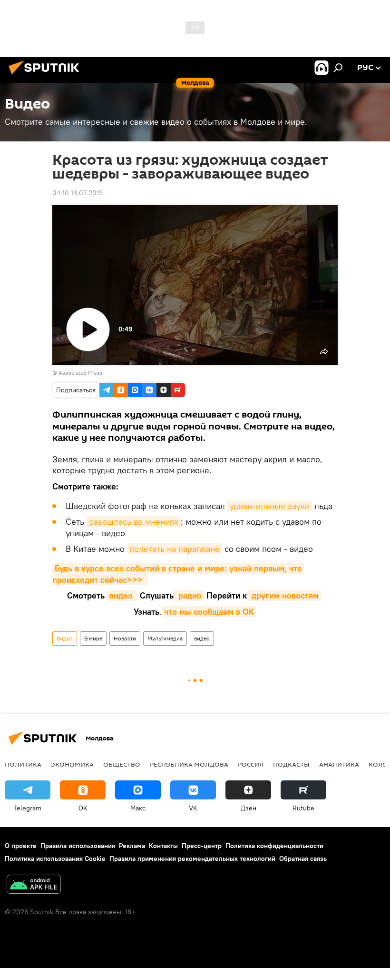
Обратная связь (303, 858)
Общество (121, 764)
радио (189, 595)
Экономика (72, 764)
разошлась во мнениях (133, 521)
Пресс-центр (202, 845)
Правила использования (77, 845)
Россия (250, 764)
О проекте (21, 845)
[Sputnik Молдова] (46, 75)
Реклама (132, 845)
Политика (23, 764)
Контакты (163, 845)
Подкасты (291, 764)
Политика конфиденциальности (274, 845)
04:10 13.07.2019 (77, 193)
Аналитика (339, 764)
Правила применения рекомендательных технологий (192, 858)
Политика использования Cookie (55, 858)
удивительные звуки (270, 505)
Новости (125, 638)
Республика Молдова (189, 764)
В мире (93, 638)
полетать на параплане (174, 548)
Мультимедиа (165, 638)
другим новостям (284, 595)
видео (122, 595)
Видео (65, 638)
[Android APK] (33, 885)
